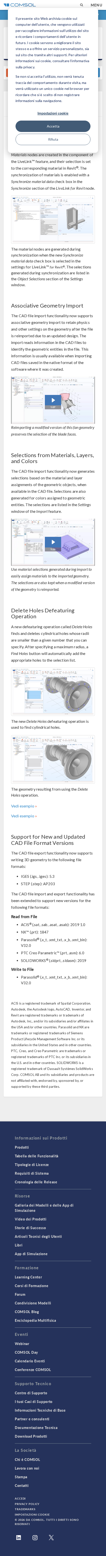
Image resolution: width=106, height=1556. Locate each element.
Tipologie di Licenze (32, 1164)
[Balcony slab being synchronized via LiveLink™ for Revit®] (53, 219)
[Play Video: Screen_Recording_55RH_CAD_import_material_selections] (53, 542)
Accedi (20, 1498)
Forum (20, 1294)
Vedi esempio (22, 806)
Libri (19, 1245)
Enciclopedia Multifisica (35, 1320)
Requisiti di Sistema (32, 1173)
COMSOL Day (26, 1352)
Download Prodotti (31, 1436)
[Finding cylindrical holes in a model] (53, 691)
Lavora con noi (27, 1468)
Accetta (53, 126)
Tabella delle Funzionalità (36, 1155)
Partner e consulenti (32, 1418)
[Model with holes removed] (53, 759)
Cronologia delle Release (36, 1181)
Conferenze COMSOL (33, 1369)
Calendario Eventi (30, 1360)
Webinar (22, 1343)
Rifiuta (53, 139)
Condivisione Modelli (33, 1302)
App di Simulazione (31, 1253)
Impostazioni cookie (53, 113)
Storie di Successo (30, 1227)
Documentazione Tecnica (36, 1427)
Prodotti (22, 1147)
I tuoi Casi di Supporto (34, 1401)
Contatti (22, 1485)
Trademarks (25, 1509)
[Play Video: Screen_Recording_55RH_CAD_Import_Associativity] (53, 400)
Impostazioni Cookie (32, 1514)
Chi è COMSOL (27, 1459)
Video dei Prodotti (31, 1219)
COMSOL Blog (27, 1311)
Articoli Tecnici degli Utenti (38, 1236)
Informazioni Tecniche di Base (40, 1410)
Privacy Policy (27, 1504)
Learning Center (28, 1276)
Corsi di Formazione (31, 1285)
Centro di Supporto (31, 1392)
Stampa (21, 1476)
